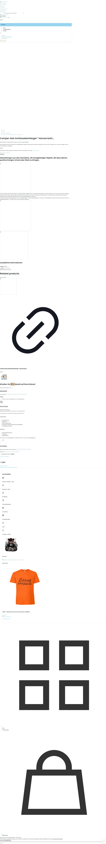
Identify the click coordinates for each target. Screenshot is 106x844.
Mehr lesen (2, 840)
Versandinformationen (7, 426)
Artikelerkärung (5, 420)
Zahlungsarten (5, 435)
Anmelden (12, 454)
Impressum (4, 434)
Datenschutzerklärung (7, 432)
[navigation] (53, 463)
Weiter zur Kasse (3, 465)
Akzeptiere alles (7, 840)
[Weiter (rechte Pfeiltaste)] (1, 843)
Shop (3, 131)
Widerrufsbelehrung (6, 423)
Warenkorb (2, 154)
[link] (35, 322)
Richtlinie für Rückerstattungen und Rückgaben (12, 424)
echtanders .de (32, 437)
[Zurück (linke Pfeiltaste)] (0, 843)
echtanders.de (10, 437)
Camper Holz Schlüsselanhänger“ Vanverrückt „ (12, 134)
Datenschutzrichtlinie (57, 839)
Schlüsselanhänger (6, 133)
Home (3, 130)
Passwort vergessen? (4, 456)
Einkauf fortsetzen (4, 467)
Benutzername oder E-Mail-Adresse (8, 449)
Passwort (2, 451)
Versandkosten (35, 150)
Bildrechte (4, 421)
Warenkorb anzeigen (12, 467)
